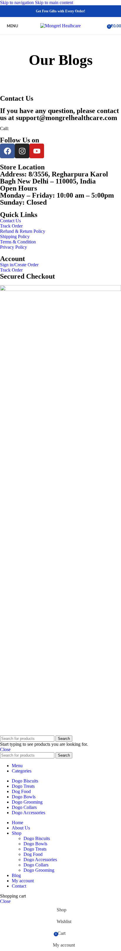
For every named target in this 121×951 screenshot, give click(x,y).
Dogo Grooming (38, 870)
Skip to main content (54, 2)
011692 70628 (22, 128)
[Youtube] (36, 151)
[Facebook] (7, 151)
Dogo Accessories (40, 859)
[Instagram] (22, 151)
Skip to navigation (17, 2)
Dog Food (33, 854)
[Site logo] (60, 25)
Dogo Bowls (35, 843)
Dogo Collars (35, 864)
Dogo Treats (34, 848)
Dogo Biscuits (36, 838)
